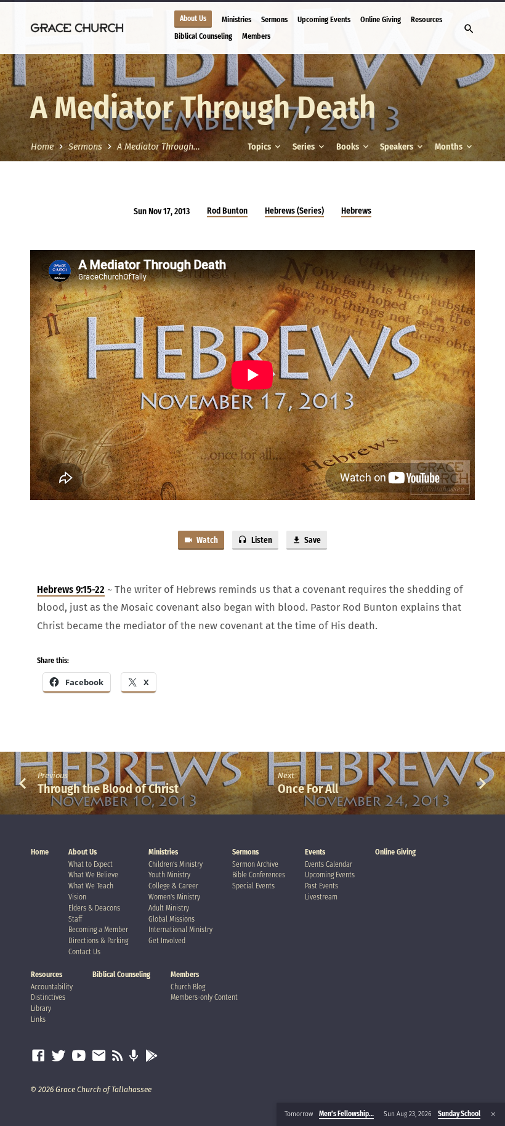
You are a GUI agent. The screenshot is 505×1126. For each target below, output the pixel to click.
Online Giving (380, 19)
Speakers (397, 147)
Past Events (321, 886)
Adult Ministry (168, 908)
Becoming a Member (98, 929)
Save (311, 540)
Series (305, 147)
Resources (426, 19)
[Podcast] (134, 1056)
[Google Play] (152, 1056)
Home (42, 147)
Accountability (52, 987)
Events (315, 852)
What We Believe (93, 875)
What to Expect (90, 864)
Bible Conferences (258, 875)
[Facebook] (38, 1056)
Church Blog (188, 987)
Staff (75, 919)
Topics (260, 147)
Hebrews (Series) (294, 211)
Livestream (321, 897)
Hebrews (356, 211)
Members (256, 36)
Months (449, 147)
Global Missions (171, 919)
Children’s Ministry (175, 864)
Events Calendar (328, 864)
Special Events (253, 886)
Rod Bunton (227, 211)
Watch (206, 540)
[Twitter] (58, 1056)
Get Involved (166, 940)
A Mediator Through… (158, 147)
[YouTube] (79, 1056)
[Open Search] (469, 29)
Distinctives (48, 997)
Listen (260, 540)
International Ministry (180, 929)
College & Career (173, 886)
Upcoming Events (323, 19)
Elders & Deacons (94, 908)
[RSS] (118, 1056)
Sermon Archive (255, 864)
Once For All (308, 788)
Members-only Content (204, 997)
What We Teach (90, 886)
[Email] (99, 1056)
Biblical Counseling (203, 36)
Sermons (274, 19)
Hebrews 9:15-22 (71, 589)
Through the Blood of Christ (108, 788)
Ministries (236, 19)
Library (41, 1008)
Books (348, 147)
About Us (193, 18)
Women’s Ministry (174, 897)
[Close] (493, 1114)
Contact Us (84, 951)
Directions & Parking (98, 940)
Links (38, 1019)
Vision (77, 897)
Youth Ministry (169, 875)
